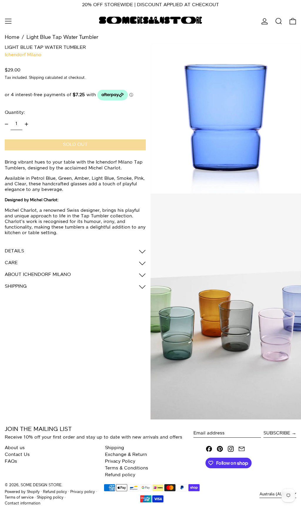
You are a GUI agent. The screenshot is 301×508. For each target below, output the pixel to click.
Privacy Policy (120, 461)
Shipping (36, 77)
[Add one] (26, 124)
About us (15, 448)
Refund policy (120, 475)
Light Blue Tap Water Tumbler (62, 37)
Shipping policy (50, 497)
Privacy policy (82, 492)
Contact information (22, 503)
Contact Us (17, 455)
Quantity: (15, 113)
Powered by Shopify (22, 492)
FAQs (11, 461)
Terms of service (19, 497)
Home (12, 37)
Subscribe (276, 433)
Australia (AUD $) (276, 494)
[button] (278, 21)
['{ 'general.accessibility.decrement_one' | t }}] (6, 124)
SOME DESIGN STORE (41, 485)
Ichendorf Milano (23, 55)
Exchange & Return (126, 455)
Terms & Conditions (126, 468)
